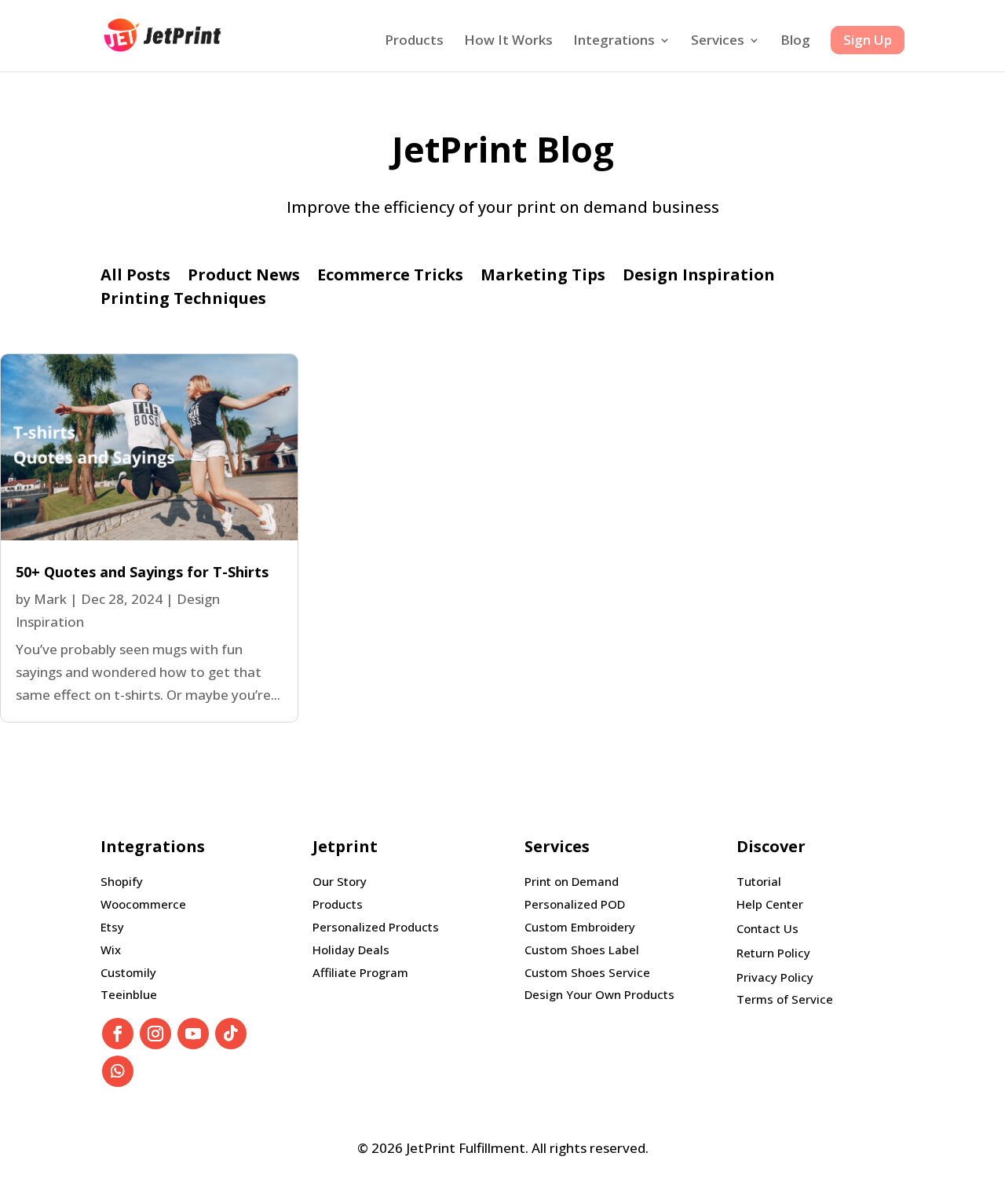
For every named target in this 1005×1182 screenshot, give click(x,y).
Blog (795, 42)
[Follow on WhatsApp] (117, 1071)
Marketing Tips (543, 277)
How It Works (508, 42)
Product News (244, 277)
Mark (50, 599)
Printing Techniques (183, 301)
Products (414, 42)
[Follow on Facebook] (117, 1033)
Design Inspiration (699, 277)
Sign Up (867, 40)
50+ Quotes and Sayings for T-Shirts (142, 571)
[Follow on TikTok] (231, 1033)
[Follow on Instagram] (155, 1033)
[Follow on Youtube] (193, 1033)
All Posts (135, 277)
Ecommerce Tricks (390, 277)
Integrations (614, 42)
